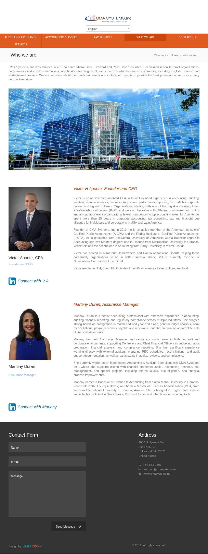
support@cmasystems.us (160, 469)
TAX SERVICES (103, 37)
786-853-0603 (152, 464)
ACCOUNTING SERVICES (61, 37)
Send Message (66, 526)
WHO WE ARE (145, 37)
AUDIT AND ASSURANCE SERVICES (20, 40)
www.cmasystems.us (157, 473)
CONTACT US (187, 37)
